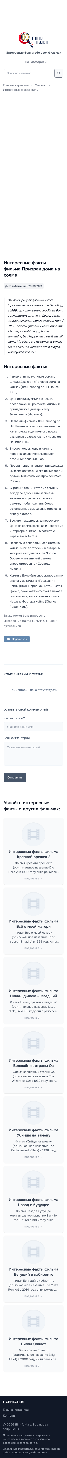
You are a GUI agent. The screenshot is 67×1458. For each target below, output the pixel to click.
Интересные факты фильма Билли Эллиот (33, 1341)
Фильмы (40, 85)
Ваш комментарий (17, 738)
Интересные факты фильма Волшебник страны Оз (33, 1063)
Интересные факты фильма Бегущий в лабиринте (33, 1272)
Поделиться (19, 639)
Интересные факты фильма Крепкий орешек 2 (33, 854)
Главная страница (16, 85)
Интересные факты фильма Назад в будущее (33, 1202)
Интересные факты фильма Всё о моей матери (33, 924)
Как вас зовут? (14, 718)
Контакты (9, 1416)
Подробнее (31, 878)
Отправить (15, 777)
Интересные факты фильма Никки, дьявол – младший (33, 993)
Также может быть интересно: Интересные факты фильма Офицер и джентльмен (30, 621)
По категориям (36, 62)
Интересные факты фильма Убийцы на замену (33, 1133)
